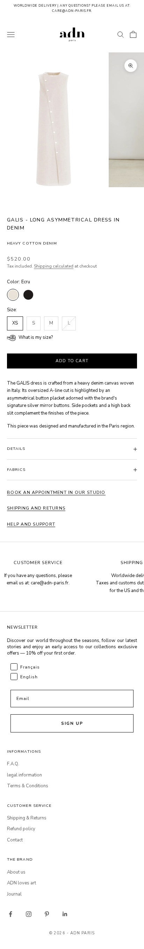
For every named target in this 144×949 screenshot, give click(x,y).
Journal (14, 894)
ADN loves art (21, 883)
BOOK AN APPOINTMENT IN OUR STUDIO (56, 492)
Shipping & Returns (26, 818)
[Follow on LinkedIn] (65, 914)
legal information (24, 775)
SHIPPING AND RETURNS (36, 508)
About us (16, 872)
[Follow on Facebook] (10, 914)
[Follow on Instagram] (28, 914)
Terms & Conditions (27, 786)
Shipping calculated (53, 266)
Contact (15, 840)
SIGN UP (72, 723)
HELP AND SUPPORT (31, 524)
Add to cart (72, 361)
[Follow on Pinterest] (46, 914)
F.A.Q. (13, 764)
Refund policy (21, 829)
